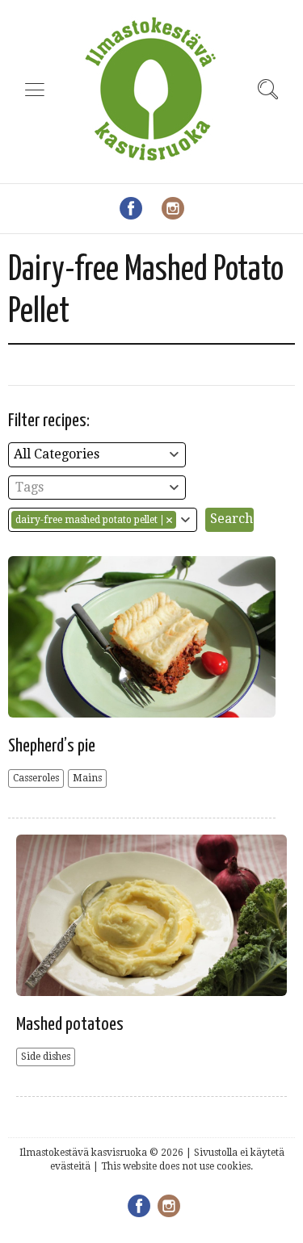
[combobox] (97, 454)
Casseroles (36, 778)
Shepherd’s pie (51, 746)
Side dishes (45, 1056)
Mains (87, 778)
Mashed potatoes (70, 1024)
